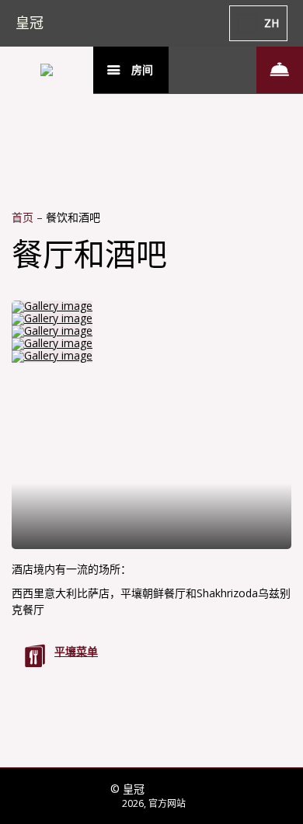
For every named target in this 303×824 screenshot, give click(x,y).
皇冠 (30, 23)
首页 (24, 217)
